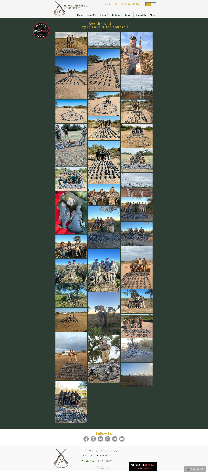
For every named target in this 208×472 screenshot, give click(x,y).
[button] (104, 15)
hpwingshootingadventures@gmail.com (109, 451)
